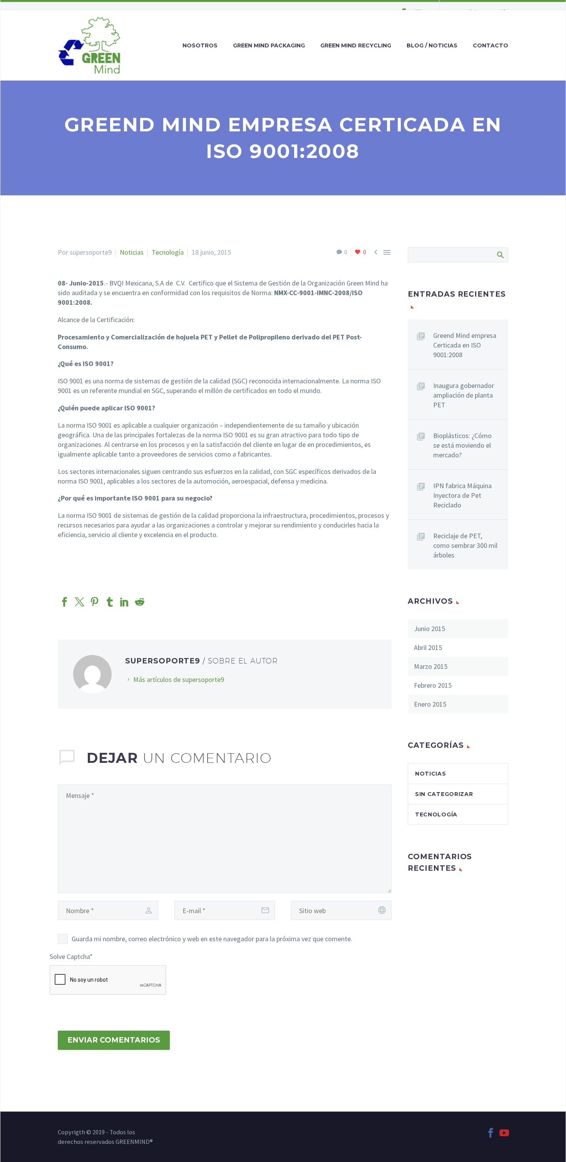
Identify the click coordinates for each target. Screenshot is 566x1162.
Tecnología (168, 252)
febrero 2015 (433, 685)
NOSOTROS (200, 45)
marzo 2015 (430, 666)
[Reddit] (139, 602)
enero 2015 (430, 704)
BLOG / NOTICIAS (432, 45)
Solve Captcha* (71, 956)
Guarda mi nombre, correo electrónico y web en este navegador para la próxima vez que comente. (212, 938)
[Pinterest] (94, 602)
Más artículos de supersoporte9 (178, 679)
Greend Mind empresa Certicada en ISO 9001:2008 (464, 345)
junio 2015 (429, 628)
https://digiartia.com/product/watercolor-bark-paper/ (134, 569)
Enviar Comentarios (113, 1040)
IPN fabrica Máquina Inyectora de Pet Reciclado (462, 495)
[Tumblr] (109, 602)
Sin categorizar (444, 794)
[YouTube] (504, 1133)
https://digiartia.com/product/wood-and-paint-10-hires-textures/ (152, 551)
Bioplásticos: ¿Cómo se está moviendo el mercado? (462, 445)
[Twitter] (79, 602)
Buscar (500, 254)
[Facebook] (64, 602)
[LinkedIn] (124, 602)
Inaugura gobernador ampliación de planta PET (463, 395)
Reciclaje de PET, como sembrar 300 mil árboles (465, 545)
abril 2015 (428, 647)
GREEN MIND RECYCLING (355, 45)
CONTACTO (490, 45)
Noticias (132, 252)
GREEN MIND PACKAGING (269, 45)
